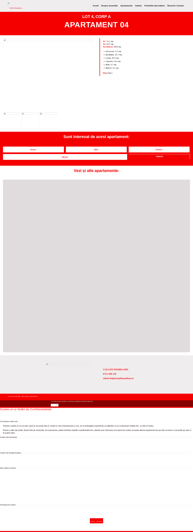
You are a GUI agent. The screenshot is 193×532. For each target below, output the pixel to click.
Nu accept (99, 521)
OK (57, 405)
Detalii (53, 405)
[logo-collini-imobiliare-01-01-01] (15, 6)
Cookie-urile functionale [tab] (8, 437)
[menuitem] (95, 6)
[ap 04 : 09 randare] (48, 75)
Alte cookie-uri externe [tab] (8, 468)
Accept (93, 521)
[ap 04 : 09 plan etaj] (48, 120)
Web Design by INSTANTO (29, 396)
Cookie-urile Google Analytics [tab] (10, 453)
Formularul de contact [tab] (7, 505)
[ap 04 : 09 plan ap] (30, 120)
